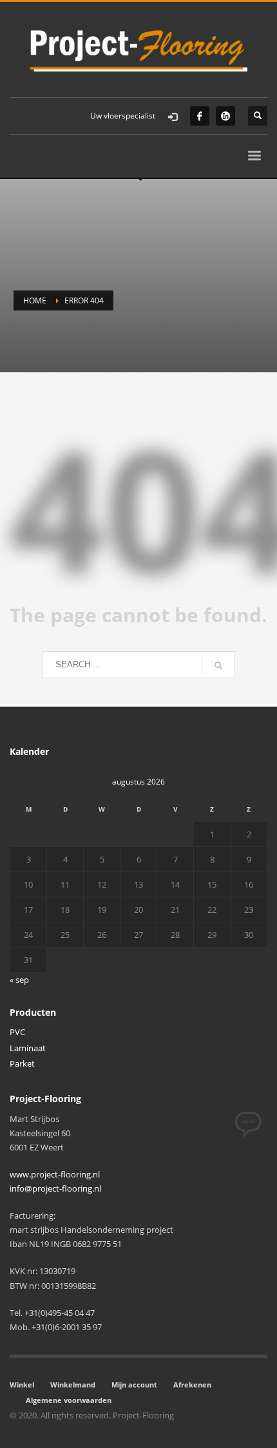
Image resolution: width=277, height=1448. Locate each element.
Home (34, 300)
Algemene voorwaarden (68, 1400)
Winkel (22, 1384)
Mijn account (134, 1384)
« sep (19, 980)
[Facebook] (199, 116)
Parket (22, 1063)
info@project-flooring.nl (55, 1188)
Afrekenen (192, 1384)
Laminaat (28, 1048)
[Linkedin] (225, 116)
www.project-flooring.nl (55, 1174)
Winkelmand (72, 1384)
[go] (218, 665)
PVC (17, 1032)
